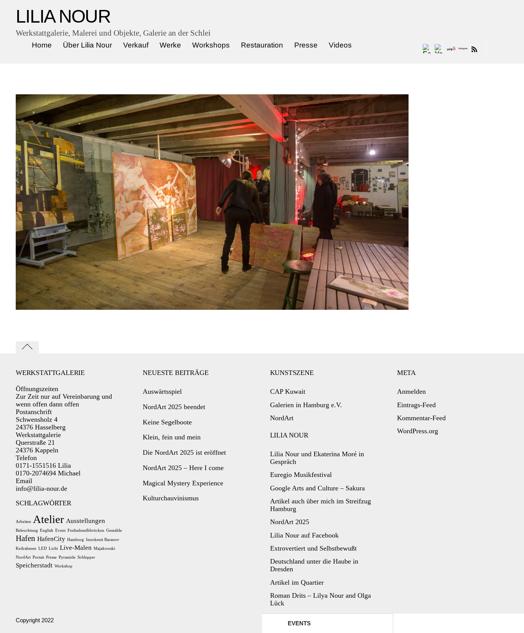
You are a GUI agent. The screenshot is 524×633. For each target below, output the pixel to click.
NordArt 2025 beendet (174, 407)
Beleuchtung (27, 530)
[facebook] (427, 48)
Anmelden (411, 391)
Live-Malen (76, 547)
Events (299, 623)
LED (42, 548)
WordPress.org (417, 431)
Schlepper (86, 557)
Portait (38, 557)
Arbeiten (23, 522)
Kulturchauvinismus (171, 498)
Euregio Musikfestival (301, 474)
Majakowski (104, 548)
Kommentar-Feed (421, 418)
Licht (53, 548)
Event (60, 530)
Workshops (211, 45)
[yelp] (451, 48)
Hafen (25, 538)
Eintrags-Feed (416, 405)
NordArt (23, 557)
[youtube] (439, 48)
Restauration (262, 45)
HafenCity (51, 539)
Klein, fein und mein (172, 437)
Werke (170, 45)
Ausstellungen (85, 520)
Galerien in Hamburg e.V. (306, 405)
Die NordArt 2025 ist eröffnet (184, 452)
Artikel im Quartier (297, 582)
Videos (340, 45)
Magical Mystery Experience (183, 483)
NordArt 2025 (289, 522)
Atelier (48, 519)
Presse (306, 45)
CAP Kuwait (287, 391)
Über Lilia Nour (87, 45)
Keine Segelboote (167, 422)
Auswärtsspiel (162, 391)
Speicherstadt (34, 565)
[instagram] (463, 48)
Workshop (63, 566)
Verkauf (135, 45)
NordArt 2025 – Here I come (183, 468)
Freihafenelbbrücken (86, 530)
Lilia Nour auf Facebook (304, 535)
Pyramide (67, 557)
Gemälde (114, 530)
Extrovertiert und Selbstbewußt (313, 548)
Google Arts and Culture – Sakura (317, 488)
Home (42, 45)
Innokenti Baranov (102, 540)
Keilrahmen (26, 548)
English (46, 530)
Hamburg (75, 540)
